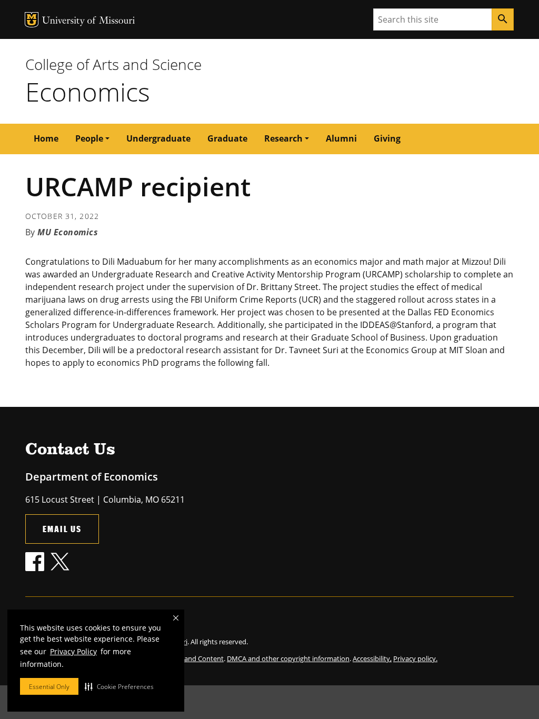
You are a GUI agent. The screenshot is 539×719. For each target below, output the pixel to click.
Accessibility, (372, 658)
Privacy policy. (415, 658)
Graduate (227, 138)
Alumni (341, 138)
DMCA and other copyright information (288, 658)
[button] (119, 686)
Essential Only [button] (49, 686)
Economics (87, 91)
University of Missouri (88, 21)
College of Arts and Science (113, 64)
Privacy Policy (73, 651)
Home (46, 138)
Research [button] (283, 138)
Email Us (62, 529)
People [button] (89, 138)
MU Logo (31, 19)
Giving (387, 138)
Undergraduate (158, 138)
